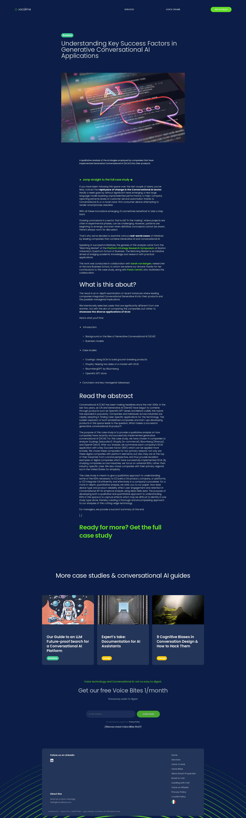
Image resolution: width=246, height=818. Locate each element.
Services (175, 759)
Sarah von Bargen (141, 263)
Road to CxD (178, 778)
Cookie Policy (178, 796)
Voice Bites (177, 768)
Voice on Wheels (180, 787)
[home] (22, 9)
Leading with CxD (180, 782)
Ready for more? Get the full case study (120, 531)
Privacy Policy (134, 722)
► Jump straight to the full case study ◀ (105, 179)
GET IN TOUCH (221, 9)
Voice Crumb (178, 764)
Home (174, 755)
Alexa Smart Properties (183, 773)
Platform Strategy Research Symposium (130, 248)
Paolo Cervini (134, 269)
